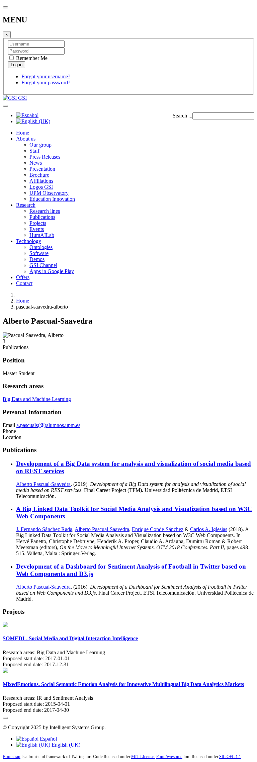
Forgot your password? (45, 82)
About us (25, 139)
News (35, 163)
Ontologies (41, 247)
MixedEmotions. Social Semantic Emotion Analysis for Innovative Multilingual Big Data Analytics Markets (123, 684)
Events (36, 229)
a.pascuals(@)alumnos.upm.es (48, 425)
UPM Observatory (49, 193)
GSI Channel (43, 265)
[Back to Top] (5, 718)
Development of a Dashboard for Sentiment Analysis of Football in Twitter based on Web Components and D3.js (131, 570)
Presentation (42, 169)
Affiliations (41, 181)
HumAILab (41, 235)
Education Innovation (52, 199)
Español (47, 739)
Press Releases (44, 157)
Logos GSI (41, 187)
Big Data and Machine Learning (37, 399)
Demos (37, 259)
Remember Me (31, 58)
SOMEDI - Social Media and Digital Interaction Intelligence (70, 638)
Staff (34, 151)
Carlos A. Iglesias (208, 529)
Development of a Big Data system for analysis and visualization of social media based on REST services (133, 467)
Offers (22, 277)
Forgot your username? (45, 76)
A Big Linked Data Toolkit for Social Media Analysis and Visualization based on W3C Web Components (134, 512)
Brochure (39, 175)
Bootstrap (11, 756)
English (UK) (65, 745)
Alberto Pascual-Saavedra (43, 484)
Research (25, 205)
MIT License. (143, 756)
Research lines (44, 211)
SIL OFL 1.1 (230, 756)
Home (22, 133)
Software (39, 253)
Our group (40, 145)
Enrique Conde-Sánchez (157, 529)
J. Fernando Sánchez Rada (44, 529)
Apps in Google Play (51, 271)
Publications (42, 217)
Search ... (182, 115)
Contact (24, 283)
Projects (37, 223)
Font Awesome (169, 756)
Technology (28, 241)
